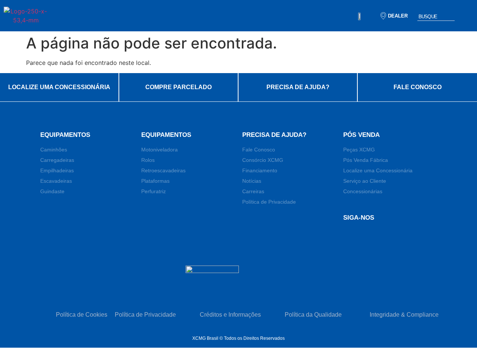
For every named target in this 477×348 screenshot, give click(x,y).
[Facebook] (366, 237)
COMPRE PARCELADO (178, 87)
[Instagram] (427, 237)
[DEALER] (383, 16)
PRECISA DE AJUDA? (297, 87)
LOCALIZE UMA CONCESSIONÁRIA (59, 87)
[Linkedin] (387, 237)
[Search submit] (465, 16)
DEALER (397, 16)
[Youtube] (407, 237)
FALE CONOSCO (418, 87)
